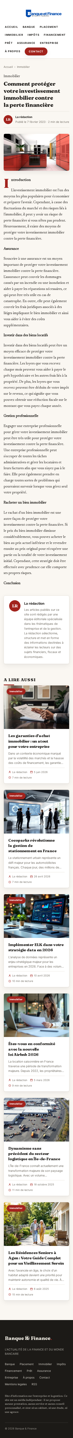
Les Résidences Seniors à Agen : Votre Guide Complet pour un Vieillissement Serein (36, 1258)
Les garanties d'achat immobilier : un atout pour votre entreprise (29, 741)
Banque (29, 26)
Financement (55, 34)
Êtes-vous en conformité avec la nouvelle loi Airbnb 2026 (31, 1049)
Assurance (26, 42)
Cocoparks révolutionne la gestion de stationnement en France (32, 845)
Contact (36, 51)
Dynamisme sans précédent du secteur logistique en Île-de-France (34, 1153)
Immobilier (14, 34)
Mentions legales (16, 1384)
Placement (49, 26)
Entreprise (49, 42)
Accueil (11, 26)
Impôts (33, 34)
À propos (12, 51)
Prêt (9, 42)
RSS (34, 1384)
